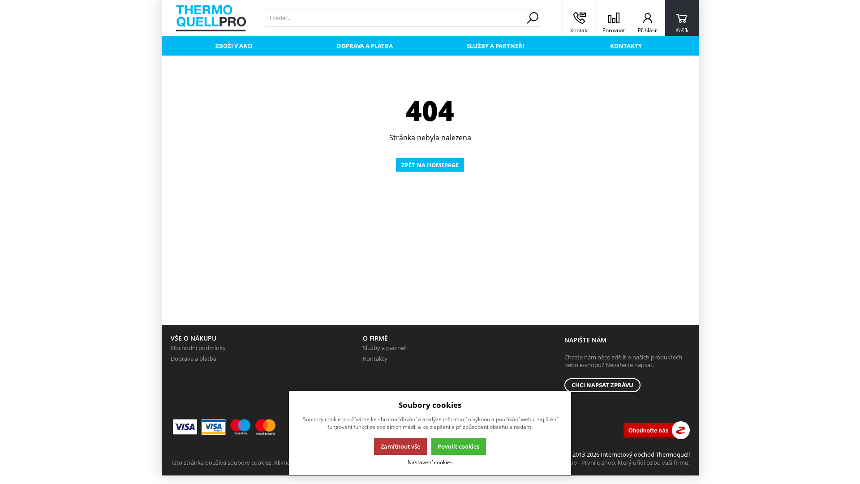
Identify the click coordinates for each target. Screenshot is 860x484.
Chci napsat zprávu (602, 385)
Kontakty (626, 46)
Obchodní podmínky (198, 348)
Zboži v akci (234, 46)
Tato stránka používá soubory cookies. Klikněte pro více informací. (258, 462)
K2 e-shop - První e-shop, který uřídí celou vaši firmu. (620, 462)
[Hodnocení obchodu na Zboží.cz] (657, 430)
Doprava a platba (365, 46)
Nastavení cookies (430, 462)
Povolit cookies (458, 446)
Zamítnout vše (400, 446)
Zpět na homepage (430, 165)
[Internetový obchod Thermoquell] (211, 18)
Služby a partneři (495, 46)
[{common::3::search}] (532, 18)
